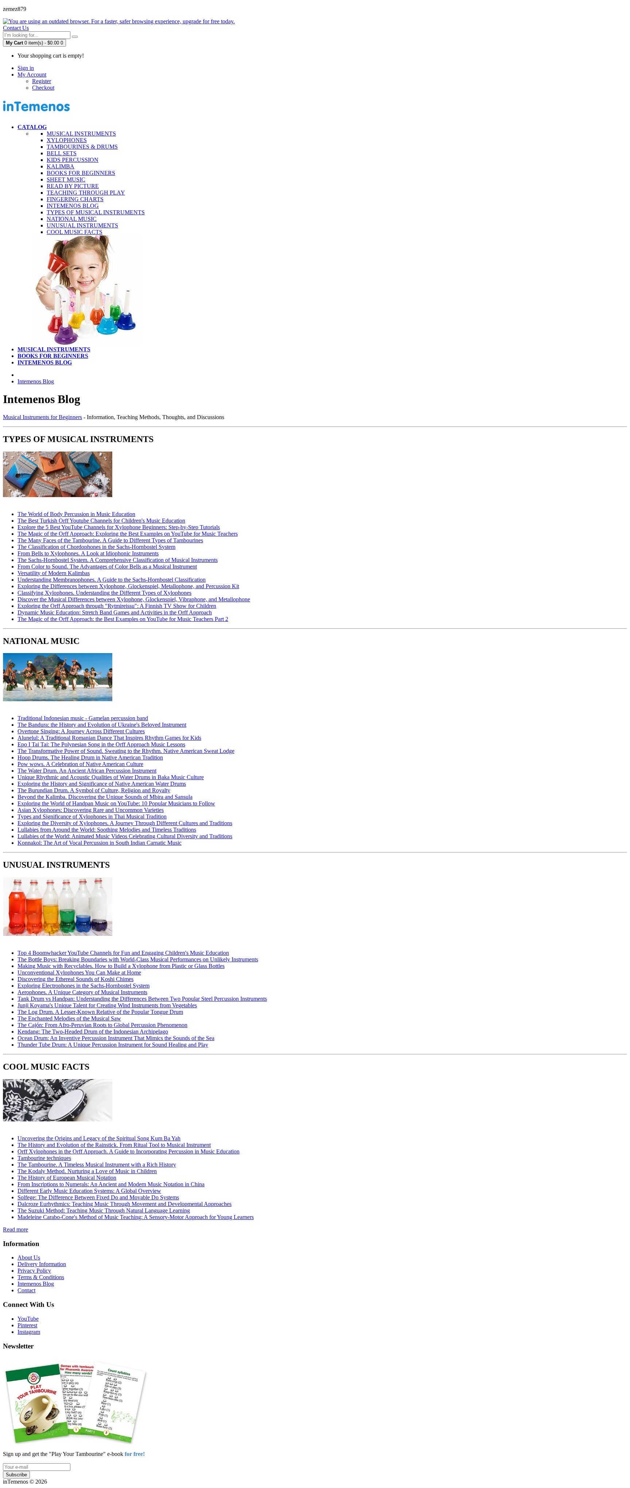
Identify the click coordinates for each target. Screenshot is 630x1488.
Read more (15, 1229)
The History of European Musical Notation (67, 1178)
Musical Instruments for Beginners (42, 417)
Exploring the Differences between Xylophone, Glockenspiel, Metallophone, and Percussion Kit (128, 586)
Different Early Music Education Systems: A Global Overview (89, 1191)
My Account (32, 74)
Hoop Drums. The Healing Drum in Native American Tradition (90, 757)
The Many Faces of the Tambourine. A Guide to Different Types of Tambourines (110, 540)
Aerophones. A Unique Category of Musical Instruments (82, 992)
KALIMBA (60, 166)
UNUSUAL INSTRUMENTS (82, 225)
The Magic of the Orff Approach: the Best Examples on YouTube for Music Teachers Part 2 (123, 619)
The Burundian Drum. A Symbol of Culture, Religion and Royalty (94, 790)
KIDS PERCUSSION (72, 160)
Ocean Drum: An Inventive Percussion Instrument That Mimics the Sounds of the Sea (116, 1038)
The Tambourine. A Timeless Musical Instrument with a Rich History (97, 1164)
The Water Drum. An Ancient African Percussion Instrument (87, 771)
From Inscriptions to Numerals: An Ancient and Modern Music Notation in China (111, 1184)
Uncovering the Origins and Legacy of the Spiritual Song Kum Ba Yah (99, 1138)
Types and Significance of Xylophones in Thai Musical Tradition (92, 816)
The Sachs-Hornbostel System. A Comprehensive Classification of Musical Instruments (118, 560)
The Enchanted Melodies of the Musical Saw (69, 1018)
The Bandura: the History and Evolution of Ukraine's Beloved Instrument (102, 725)
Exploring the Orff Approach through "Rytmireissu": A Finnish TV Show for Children (117, 606)
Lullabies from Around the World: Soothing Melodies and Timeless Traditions (107, 830)
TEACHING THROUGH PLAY (86, 193)
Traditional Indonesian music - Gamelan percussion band (83, 718)
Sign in (26, 68)
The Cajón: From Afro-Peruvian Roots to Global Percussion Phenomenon (102, 1025)
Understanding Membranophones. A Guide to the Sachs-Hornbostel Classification (112, 580)
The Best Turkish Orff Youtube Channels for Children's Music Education (101, 521)
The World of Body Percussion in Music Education (76, 514)
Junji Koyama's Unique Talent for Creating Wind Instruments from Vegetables (107, 1005)
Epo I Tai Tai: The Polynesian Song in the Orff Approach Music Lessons (101, 744)
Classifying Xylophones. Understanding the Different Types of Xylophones (104, 593)
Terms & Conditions (41, 1277)
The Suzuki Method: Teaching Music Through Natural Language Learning (104, 1210)
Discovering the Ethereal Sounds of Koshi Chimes (75, 979)
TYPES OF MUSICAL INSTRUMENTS (96, 212)
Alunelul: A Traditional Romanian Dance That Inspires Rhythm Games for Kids (109, 738)
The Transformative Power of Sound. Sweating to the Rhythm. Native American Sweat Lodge (126, 751)
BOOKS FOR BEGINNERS (81, 173)
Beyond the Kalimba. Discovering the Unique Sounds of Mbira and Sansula (105, 797)
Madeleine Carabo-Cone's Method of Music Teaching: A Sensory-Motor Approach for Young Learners (136, 1217)
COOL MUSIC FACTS (74, 232)
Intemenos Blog (36, 381)
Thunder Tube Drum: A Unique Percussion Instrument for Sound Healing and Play (113, 1045)
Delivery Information (42, 1264)
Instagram (29, 1332)
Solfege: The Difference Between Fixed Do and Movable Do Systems (98, 1197)
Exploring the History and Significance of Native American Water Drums (102, 784)
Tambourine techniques (44, 1158)
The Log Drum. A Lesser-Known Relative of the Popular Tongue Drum (100, 1012)
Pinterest (27, 1325)
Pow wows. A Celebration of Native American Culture (80, 764)
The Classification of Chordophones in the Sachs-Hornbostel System (96, 547)
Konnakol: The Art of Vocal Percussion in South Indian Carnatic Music (100, 843)
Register (41, 81)
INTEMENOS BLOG (73, 206)
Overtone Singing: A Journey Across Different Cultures (81, 731)
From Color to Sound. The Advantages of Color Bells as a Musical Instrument (107, 566)
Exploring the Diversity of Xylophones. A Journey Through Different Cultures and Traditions (125, 823)
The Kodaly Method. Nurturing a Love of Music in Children (87, 1171)
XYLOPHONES (67, 140)
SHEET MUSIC (66, 179)
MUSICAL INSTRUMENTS (81, 133)
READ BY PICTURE (73, 186)
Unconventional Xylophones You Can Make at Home (79, 972)
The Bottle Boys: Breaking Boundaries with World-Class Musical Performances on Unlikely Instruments (138, 959)
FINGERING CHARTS (75, 199)
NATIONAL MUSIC (72, 219)
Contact (26, 1290)
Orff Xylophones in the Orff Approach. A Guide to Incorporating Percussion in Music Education (129, 1151)
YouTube (28, 1319)
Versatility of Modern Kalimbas (54, 573)
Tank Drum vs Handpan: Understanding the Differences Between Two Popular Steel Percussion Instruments (142, 999)
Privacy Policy (34, 1271)
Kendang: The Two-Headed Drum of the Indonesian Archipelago (93, 1031)
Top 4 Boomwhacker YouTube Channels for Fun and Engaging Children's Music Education (123, 953)
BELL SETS (62, 153)
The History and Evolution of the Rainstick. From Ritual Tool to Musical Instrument (114, 1145)
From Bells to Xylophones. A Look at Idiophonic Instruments (88, 553)
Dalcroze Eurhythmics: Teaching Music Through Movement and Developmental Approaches (125, 1204)
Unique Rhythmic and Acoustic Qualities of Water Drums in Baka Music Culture (111, 777)
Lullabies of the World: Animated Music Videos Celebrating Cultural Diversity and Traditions (125, 836)
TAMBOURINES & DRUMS (82, 147)
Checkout (43, 88)
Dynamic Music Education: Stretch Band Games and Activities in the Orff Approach (115, 612)
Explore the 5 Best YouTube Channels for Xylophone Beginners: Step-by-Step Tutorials (119, 527)
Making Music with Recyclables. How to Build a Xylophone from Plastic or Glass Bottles (121, 966)
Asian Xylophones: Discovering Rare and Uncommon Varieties (91, 810)
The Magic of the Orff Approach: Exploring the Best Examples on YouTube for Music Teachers (128, 534)
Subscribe (16, 1474)
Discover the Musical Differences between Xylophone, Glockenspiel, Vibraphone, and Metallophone (134, 599)
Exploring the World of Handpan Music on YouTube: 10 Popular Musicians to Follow (116, 803)
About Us (29, 1257)
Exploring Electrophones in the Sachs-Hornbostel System (83, 986)
